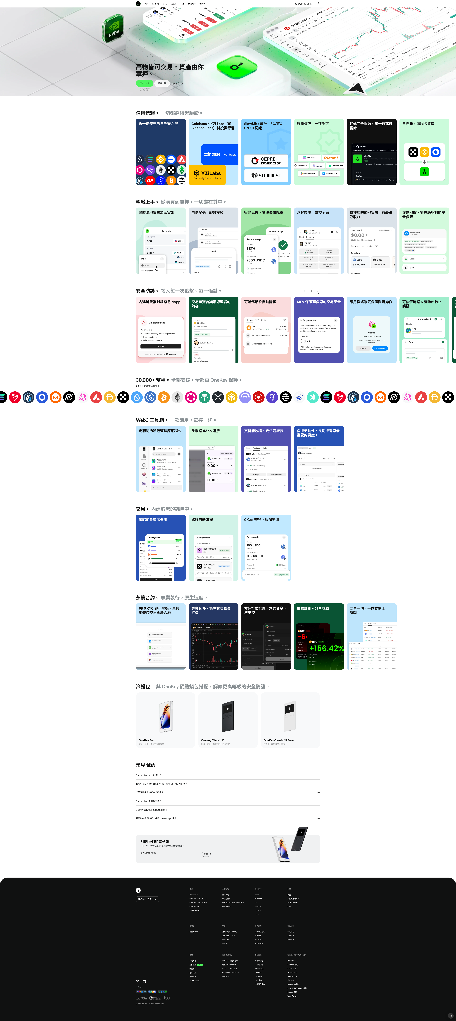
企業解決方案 (260, 932)
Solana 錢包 (259, 969)
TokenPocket (292, 976)
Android (258, 906)
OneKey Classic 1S (196, 899)
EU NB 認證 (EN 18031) (230, 972)
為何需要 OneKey (228, 936)
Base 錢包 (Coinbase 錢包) (297, 988)
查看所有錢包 (260, 984)
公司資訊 (193, 961)
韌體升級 (290, 939)
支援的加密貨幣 (293, 899)
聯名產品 (258, 939)
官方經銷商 (259, 943)
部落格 (224, 943)
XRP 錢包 (258, 972)
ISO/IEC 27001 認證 (229, 969)
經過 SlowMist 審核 (229, 965)
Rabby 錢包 (291, 969)
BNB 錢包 (258, 980)
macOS (257, 895)
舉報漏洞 (225, 976)
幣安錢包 (290, 980)
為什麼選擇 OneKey (229, 932)
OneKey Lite (194, 906)
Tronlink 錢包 (292, 972)
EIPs (289, 906)
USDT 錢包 (259, 976)
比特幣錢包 (259, 961)
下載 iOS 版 (145, 83)
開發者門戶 (194, 932)
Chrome (258, 910)
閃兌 (289, 895)
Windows (258, 899)
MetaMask (291, 961)
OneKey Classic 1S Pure (198, 903)
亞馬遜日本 (226, 899)
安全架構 (225, 939)
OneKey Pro (194, 895)
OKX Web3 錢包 (293, 984)
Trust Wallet (291, 996)
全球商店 (225, 895)
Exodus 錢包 (292, 992)
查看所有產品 (195, 910)
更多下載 (175, 83)
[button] (156, 3)
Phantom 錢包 (292, 965)
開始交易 (162, 83)
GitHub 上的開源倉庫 (230, 961)
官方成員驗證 (195, 980)
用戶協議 (193, 977)
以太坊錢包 (259, 965)
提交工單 (290, 936)
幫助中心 (290, 932)
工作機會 (193, 965)
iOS (256, 903)
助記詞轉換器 (292, 903)
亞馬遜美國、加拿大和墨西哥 (233, 903)
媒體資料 (193, 969)
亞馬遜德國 (226, 906)
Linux (257, 914)
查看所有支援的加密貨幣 (146, 386)
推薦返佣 (258, 936)
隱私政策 (193, 973)
